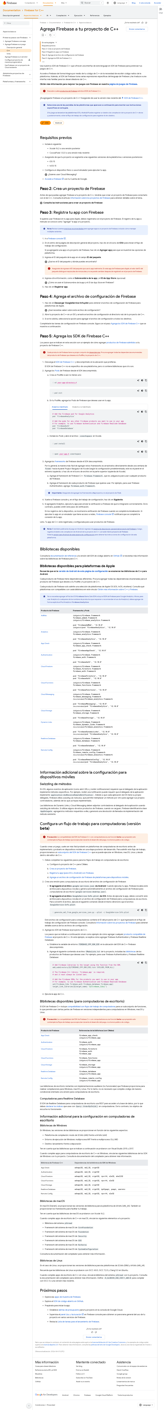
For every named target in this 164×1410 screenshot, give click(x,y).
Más (63, 3)
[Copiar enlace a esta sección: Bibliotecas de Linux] (64, 1260)
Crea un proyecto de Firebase (63, 869)
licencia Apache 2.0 (51, 1345)
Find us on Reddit (82, 1370)
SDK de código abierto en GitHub (68, 1301)
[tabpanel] (99, 421)
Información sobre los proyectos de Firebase (90, 198)
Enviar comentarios (137, 29)
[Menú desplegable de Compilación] (38, 3)
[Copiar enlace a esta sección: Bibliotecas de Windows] (69, 1125)
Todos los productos (125, 1395)
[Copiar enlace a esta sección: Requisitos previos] (74, 138)
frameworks (60, 461)
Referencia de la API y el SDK (46, 1370)
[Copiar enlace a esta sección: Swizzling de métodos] (74, 784)
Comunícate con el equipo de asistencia (132, 1366)
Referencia (94, 15)
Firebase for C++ (34, 10)
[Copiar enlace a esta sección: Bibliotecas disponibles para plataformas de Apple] (117, 566)
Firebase (43, 23)
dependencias (94, 352)
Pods (57, 371)
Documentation (12, 10)
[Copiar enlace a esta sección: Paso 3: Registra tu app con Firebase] (106, 212)
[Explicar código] (138, 380)
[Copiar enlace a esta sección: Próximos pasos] (69, 1290)
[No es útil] (146, 22)
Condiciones (40, 1405)
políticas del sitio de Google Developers (105, 1345)
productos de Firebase (68, 91)
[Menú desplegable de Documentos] (56, 3)
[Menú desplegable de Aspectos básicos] (41, 15)
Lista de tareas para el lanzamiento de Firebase (78, 1322)
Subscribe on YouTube (84, 1378)
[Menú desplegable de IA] (51, 15)
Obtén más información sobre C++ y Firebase (117, 589)
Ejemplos (107, 15)
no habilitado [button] (81, 407)
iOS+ (47, 123)
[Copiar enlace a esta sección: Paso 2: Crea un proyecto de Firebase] (107, 188)
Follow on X (80, 1374)
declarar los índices (54, 1106)
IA (47, 15)
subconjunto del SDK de (74, 852)
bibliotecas (131, 951)
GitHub (116, 556)
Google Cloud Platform (104, 1395)
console (55, 238)
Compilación (30, 3)
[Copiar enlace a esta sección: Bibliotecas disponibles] (82, 549)
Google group (122, 1374)
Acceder (157, 3)
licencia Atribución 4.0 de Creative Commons (108, 1342)
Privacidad (51, 1405)
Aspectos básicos (31, 15)
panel (71, 1314)
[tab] (60, 407)
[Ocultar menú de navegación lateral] (29, 1405)
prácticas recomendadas (73, 229)
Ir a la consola (144, 3)
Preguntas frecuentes (125, 1385)
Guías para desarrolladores (45, 1366)
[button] (14, 37)
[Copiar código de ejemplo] (146, 380)
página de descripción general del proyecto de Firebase (115, 529)
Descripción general (11, 15)
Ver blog (79, 1366)
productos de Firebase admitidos (121, 342)
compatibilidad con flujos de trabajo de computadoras (91, 1006)
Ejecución (78, 15)
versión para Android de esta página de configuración (73, 535)
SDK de (133, 98)
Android (58, 123)
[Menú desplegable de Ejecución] (85, 15)
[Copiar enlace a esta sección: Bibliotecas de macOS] (67, 1201)
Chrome (76, 1395)
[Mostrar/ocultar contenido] (56, 42)
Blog (133, 3)
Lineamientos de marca (126, 1381)
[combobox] (92, 3)
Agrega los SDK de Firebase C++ (125, 323)
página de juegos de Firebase (123, 84)
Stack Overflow (122, 1370)
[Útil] (142, 22)
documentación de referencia (63, 556)
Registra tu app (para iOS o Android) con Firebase (72, 873)
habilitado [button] (60, 407)
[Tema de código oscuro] (142, 380)
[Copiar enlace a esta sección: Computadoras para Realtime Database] (87, 1098)
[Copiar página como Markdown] (50, 35)
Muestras (38, 1374)
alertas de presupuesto (69, 1310)
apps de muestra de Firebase (67, 1297)
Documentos (48, 3)
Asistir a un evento (83, 1381)
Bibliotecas (39, 1378)
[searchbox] (16, 23)
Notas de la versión (124, 1378)
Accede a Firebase (53, 179)
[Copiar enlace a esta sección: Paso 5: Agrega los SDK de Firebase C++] (111, 336)
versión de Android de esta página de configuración (83, 571)
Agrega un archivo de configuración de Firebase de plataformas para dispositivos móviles (89, 877)
